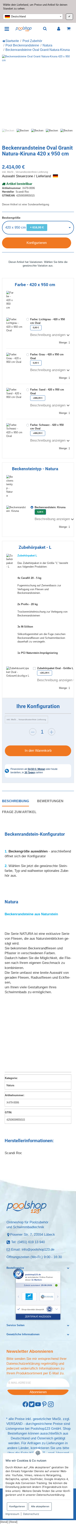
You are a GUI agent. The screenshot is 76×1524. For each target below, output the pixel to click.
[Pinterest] (44, 1404)
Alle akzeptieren (40, 1506)
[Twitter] (32, 1404)
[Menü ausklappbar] (6, 28)
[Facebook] (25, 1404)
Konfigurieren (17, 1506)
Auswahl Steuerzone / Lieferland (27, 176)
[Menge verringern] (32, 731)
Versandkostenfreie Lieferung (32, 172)
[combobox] (33, 16)
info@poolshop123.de (38, 1249)
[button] (38, 1268)
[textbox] (33, 16)
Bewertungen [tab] (50, 801)
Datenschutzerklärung (23, 1364)
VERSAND (14, 1424)
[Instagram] (51, 1404)
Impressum (12, 1514)
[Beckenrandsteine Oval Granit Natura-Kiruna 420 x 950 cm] (38, 90)
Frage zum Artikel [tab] (19, 812)
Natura (10, 1085)
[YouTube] (38, 1404)
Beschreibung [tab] (15, 801)
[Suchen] (45, 29)
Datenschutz (31, 1514)
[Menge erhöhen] (51, 731)
